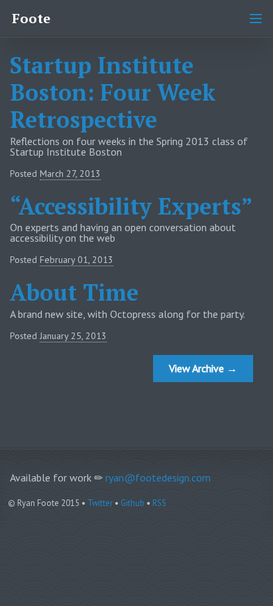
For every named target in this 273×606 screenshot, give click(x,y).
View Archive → (203, 368)
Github (132, 503)
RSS (159, 503)
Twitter (100, 503)
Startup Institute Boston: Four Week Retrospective (112, 92)
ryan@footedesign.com (158, 477)
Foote (31, 18)
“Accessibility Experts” (131, 206)
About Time (74, 292)
